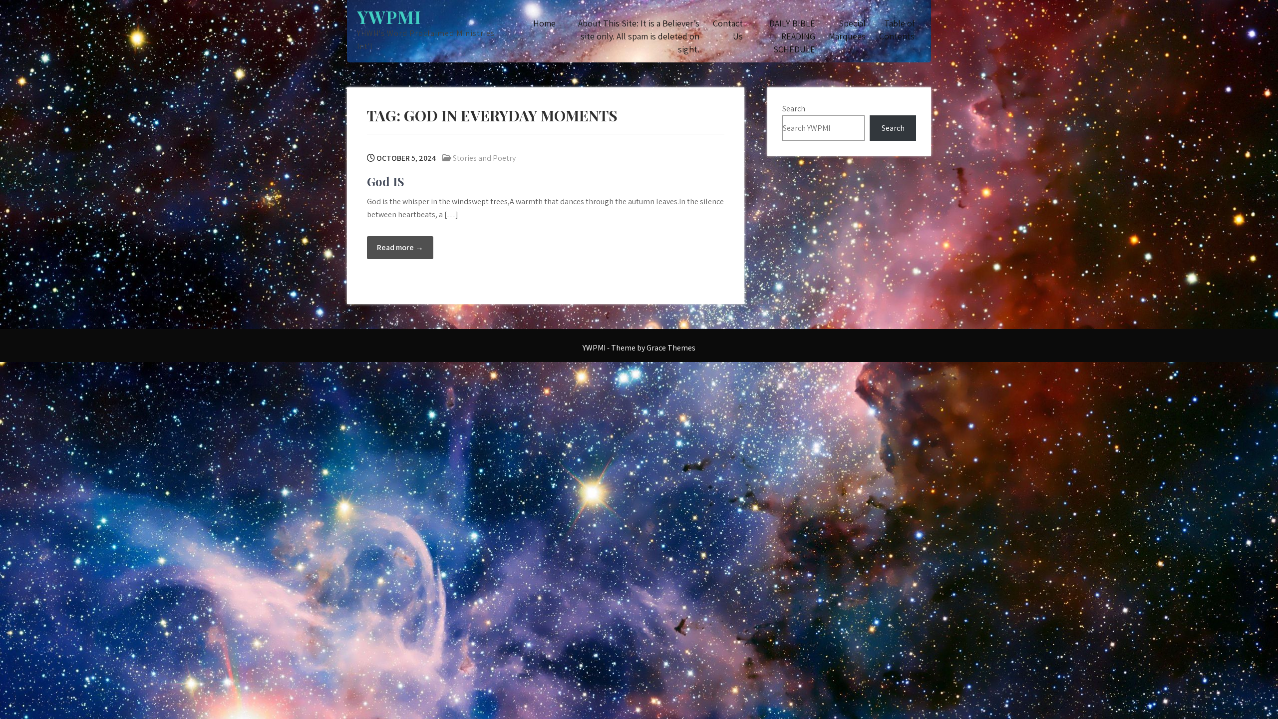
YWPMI (389, 16)
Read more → (400, 247)
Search (793, 108)
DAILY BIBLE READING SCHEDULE (792, 36)
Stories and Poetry (484, 158)
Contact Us (728, 29)
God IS (385, 181)
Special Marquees (847, 29)
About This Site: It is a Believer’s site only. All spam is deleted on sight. (638, 36)
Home (544, 23)
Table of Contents (897, 29)
